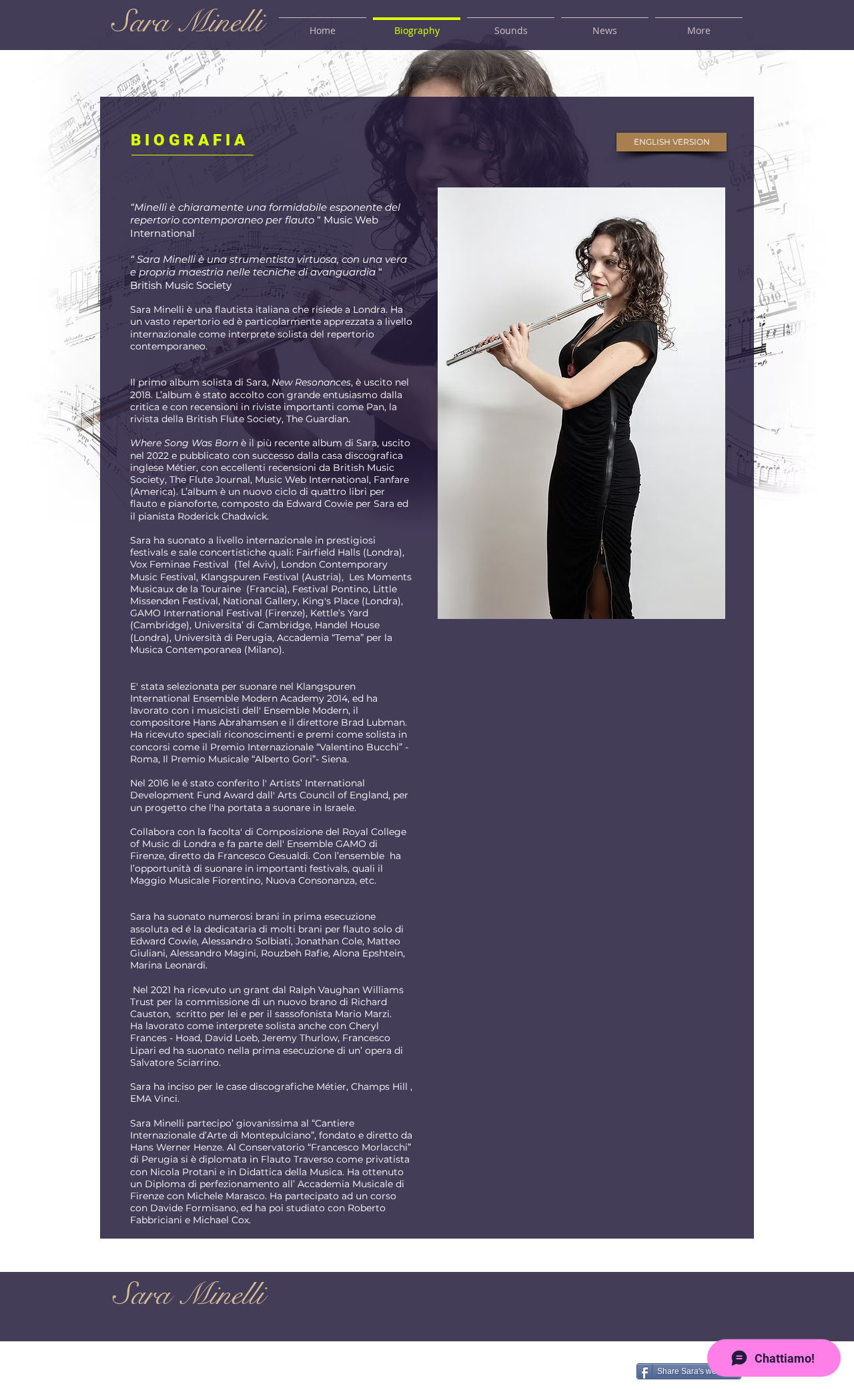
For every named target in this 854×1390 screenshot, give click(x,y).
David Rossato (427, 1374)
